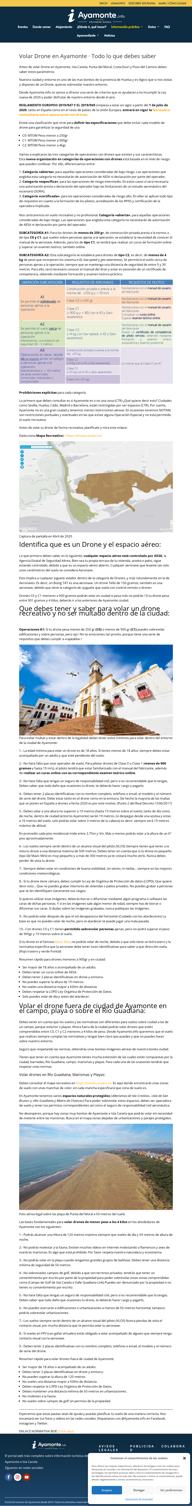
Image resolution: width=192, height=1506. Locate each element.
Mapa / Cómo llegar (172, 3)
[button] (184, 1458)
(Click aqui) (66, 1431)
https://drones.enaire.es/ (84, 435)
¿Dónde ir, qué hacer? (91, 27)
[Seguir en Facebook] (8, 1477)
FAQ (167, 27)
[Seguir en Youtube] (26, 1477)
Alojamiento (64, 27)
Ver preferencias (171, 1490)
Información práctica (125, 27)
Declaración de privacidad (139, 1499)
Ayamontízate (86, 35)
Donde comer (42, 27)
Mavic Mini (62, 942)
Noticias (109, 35)
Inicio (104, 3)
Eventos (23, 27)
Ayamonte (118, 3)
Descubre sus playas (142, 3)
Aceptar (107, 1490)
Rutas (152, 27)
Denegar (139, 1490)
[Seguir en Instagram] (17, 1477)
